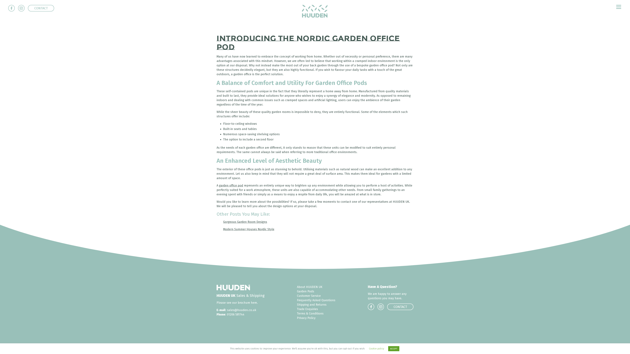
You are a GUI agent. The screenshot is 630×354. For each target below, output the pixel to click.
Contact (41, 8)
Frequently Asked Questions (316, 300)
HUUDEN (314, 11)
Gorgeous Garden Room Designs (245, 222)
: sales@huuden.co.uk (236, 310)
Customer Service (309, 296)
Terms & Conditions (310, 313)
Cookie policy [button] (376, 348)
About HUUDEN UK (309, 287)
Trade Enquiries (307, 309)
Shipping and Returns (311, 304)
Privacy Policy (306, 318)
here (254, 303)
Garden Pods (305, 291)
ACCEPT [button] (393, 348)
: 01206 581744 (230, 314)
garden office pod (231, 185)
